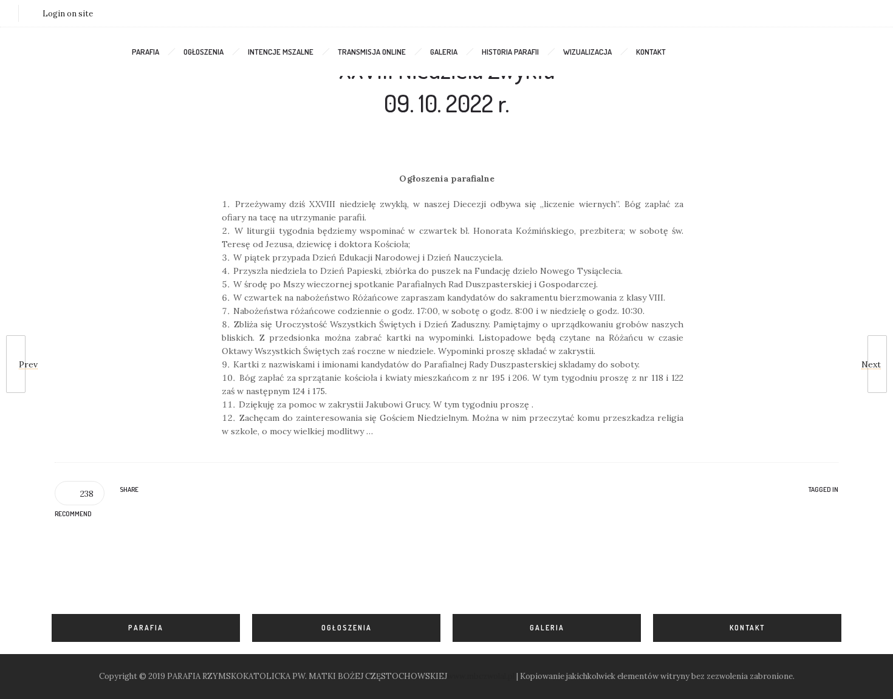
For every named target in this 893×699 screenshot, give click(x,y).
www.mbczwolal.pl (481, 676)
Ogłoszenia (203, 51)
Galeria (443, 51)
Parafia (145, 51)
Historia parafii (510, 51)
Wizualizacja (587, 51)
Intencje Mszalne (280, 51)
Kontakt (651, 51)
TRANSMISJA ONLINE (372, 51)
